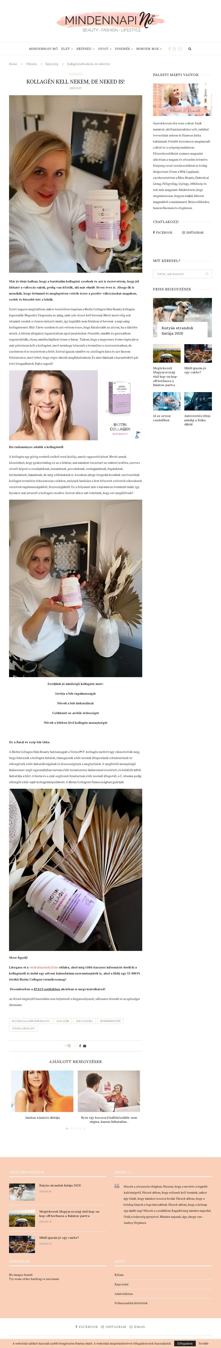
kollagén (63, 1021)
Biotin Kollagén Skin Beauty (30, 1021)
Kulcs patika (84, 1021)
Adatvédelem (124, 1294)
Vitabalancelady (23, 1028)
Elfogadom (185, 1343)
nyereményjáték (110, 1021)
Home (13, 64)
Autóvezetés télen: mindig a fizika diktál (197, 420)
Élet (65, 49)
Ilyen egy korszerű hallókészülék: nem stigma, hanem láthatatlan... (109, 1120)
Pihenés (122, 49)
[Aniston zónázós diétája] (42, 1091)
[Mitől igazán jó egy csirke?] (198, 353)
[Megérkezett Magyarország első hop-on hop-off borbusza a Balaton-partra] (167, 353)
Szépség (84, 49)
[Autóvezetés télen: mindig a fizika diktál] (198, 401)
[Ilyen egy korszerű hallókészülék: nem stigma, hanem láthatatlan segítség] (109, 1091)
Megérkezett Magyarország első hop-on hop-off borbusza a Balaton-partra (165, 376)
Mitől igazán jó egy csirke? (195, 370)
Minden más (147, 49)
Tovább (203, 1343)
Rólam (119, 1275)
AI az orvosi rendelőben (161, 418)
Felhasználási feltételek (131, 1303)
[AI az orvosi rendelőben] (167, 401)
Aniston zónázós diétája (42, 1118)
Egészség (51, 64)
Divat (103, 49)
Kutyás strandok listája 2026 (177, 330)
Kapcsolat (122, 1284)
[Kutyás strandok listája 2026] (182, 317)
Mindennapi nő (43, 49)
